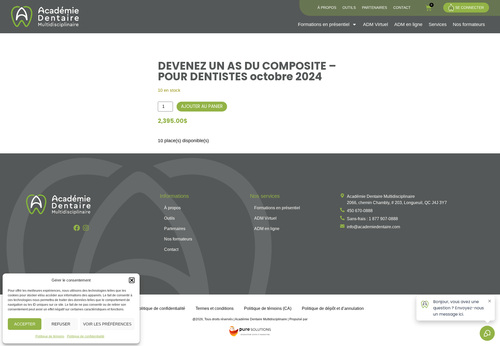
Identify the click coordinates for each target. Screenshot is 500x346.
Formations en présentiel (323, 24)
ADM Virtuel (375, 24)
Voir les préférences (107, 324)
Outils (349, 7)
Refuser (61, 324)
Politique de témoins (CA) (267, 308)
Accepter (24, 324)
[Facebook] (76, 228)
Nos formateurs (469, 24)
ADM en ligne (408, 24)
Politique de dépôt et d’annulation (333, 308)
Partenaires (374, 7)
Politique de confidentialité (85, 336)
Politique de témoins (49, 336)
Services (438, 24)
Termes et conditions (215, 308)
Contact (402, 7)
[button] (131, 280)
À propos (326, 7)
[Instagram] (86, 228)
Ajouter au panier (202, 106)
